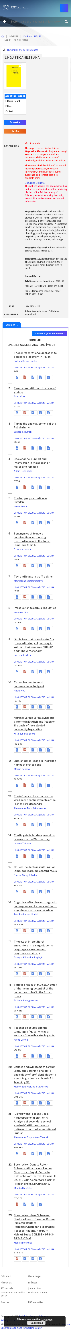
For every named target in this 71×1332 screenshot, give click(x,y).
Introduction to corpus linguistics (35, 607)
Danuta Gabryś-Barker (26, 875)
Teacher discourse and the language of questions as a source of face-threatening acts (34, 1031)
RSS (16, 131)
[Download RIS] (33, 377)
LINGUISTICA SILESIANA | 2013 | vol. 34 (34, 367)
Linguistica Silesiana (35, 183)
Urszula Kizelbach (23, 655)
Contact (9, 111)
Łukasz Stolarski (23, 431)
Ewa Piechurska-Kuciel (26, 914)
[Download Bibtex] (41, 377)
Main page (34, 1276)
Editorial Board (12, 101)
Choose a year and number (50, 333)
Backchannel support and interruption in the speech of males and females (32, 463)
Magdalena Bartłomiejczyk (28, 581)
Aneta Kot (19, 690)
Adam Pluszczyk (23, 471)
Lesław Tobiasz (22, 843)
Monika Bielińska (23, 1188)
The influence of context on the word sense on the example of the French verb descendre (35, 800)
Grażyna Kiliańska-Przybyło (28, 957)
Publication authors (37, 1292)
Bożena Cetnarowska (25, 361)
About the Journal (15, 96)
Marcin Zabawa (22, 769)
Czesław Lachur (22, 549)
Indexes (33, 1282)
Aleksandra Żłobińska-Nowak (30, 808)
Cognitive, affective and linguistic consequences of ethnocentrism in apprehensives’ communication (35, 906)
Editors (8, 106)
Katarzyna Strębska (24, 733)
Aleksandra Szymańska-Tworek (31, 1137)
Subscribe (15, 122)
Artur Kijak (19, 396)
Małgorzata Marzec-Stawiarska (31, 1086)
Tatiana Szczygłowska (26, 1000)
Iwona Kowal (20, 506)
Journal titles (32, 36)
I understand (36, 1322)
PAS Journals (7, 1288)
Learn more (47, 1319)
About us (6, 1282)
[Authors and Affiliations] (49, 377)
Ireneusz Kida (21, 612)
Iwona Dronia (21, 1039)
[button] (25, 377)
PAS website (35, 1302)
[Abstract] (17, 377)
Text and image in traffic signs (33, 576)
